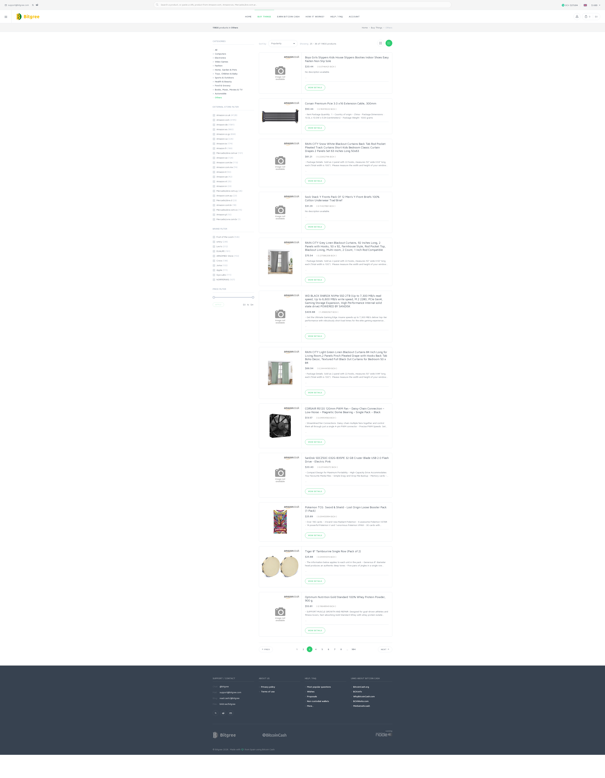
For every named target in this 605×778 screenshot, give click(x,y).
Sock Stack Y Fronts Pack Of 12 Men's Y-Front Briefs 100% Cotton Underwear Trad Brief (342, 198)
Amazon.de (225, 124)
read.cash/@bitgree (229, 698)
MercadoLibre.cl (226, 200)
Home (365, 27)
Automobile (220, 93)
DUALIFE (223, 251)
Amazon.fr (224, 148)
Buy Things (376, 27)
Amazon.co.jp (226, 134)
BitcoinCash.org (361, 686)
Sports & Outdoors (224, 77)
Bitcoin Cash (268, 749)
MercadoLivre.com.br (228, 219)
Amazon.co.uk (226, 115)
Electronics (220, 57)
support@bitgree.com (230, 692)
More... (310, 705)
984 (354, 649)
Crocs (222, 260)
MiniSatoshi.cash (361, 705)
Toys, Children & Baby (226, 73)
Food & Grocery (222, 85)
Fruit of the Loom (227, 237)
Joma (222, 265)
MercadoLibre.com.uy (229, 190)
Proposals (312, 696)
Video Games (221, 61)
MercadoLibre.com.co (229, 209)
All (216, 49)
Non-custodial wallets (318, 701)
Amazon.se (224, 157)
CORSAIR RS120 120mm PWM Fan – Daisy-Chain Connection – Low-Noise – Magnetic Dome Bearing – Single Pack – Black (344, 410)
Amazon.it (223, 172)
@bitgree (224, 686)
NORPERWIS (225, 279)
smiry (222, 241)
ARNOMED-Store (227, 255)
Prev (267, 649)
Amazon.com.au (226, 195)
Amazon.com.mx (226, 167)
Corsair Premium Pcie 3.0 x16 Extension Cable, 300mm (340, 103)
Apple (222, 270)
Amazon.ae (224, 176)
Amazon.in (223, 186)
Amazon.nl (223, 181)
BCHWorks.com (361, 701)
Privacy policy (268, 686)
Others (218, 97)
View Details (315, 87)
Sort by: (263, 43)
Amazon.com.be (227, 162)
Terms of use (268, 691)
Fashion (218, 65)
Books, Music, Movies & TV (228, 89)
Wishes (310, 691)
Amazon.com (226, 119)
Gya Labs (223, 274)
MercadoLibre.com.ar (229, 153)
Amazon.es (224, 129)
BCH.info (357, 691)
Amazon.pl (223, 214)
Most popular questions (319, 686)
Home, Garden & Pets (226, 69)
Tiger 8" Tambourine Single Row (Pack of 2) (333, 551)
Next (384, 649)
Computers (220, 53)
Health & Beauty (223, 81)
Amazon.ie (224, 143)
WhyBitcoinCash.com (364, 696)
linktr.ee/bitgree (227, 704)
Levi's (222, 246)
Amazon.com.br (226, 205)
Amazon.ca (224, 138)
